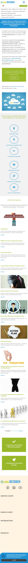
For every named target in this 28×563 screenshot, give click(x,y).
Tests (24, 9)
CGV (1, 503)
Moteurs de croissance (6, 11)
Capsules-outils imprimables (7, 17)
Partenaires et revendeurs (5, 528)
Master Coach (9, 60)
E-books (13, 9)
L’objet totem (4, 229)
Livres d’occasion (17, 15)
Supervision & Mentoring (6, 15)
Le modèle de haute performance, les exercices (13, 421)
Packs (20, 9)
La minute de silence (6, 252)
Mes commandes (4, 517)
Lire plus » (3, 234)
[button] (23, 2)
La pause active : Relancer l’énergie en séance (13, 265)
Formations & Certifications (19, 11)
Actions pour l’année (6, 341)
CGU (1, 505)
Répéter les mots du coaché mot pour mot (11, 240)
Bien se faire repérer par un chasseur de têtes (12, 316)
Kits (17, 9)
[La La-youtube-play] (20, 488)
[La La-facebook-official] (8, 488)
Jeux (10, 9)
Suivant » (21, 430)
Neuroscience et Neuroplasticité (8, 13)
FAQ (1, 499)
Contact (2, 501)
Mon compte (3, 515)
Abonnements (4, 9)
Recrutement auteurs (4, 530)
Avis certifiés (3, 526)
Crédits (2, 507)
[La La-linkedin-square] (14, 488)
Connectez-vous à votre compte (17, 86)
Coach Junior (14, 58)
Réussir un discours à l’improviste (9, 291)
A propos (2, 524)
